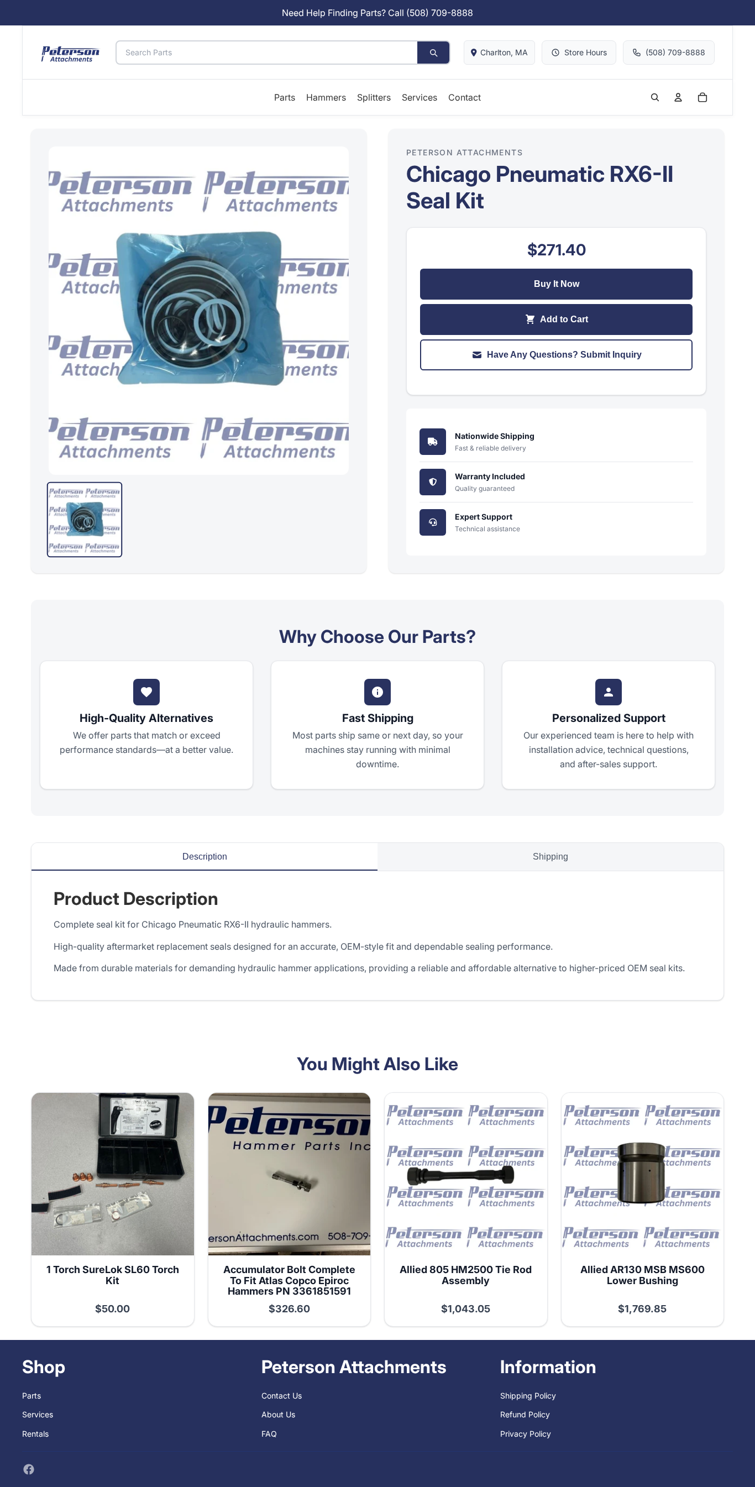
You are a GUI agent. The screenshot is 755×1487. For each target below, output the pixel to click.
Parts (31, 1395)
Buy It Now (556, 284)
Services (37, 1414)
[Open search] (655, 97)
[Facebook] (28, 1469)
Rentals (35, 1433)
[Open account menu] (678, 97)
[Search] (433, 52)
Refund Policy (525, 1414)
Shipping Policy (528, 1395)
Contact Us (281, 1395)
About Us (278, 1414)
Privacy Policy (525, 1433)
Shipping (550, 856)
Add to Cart (564, 319)
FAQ (269, 1433)
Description (204, 856)
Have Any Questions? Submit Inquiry (564, 354)
